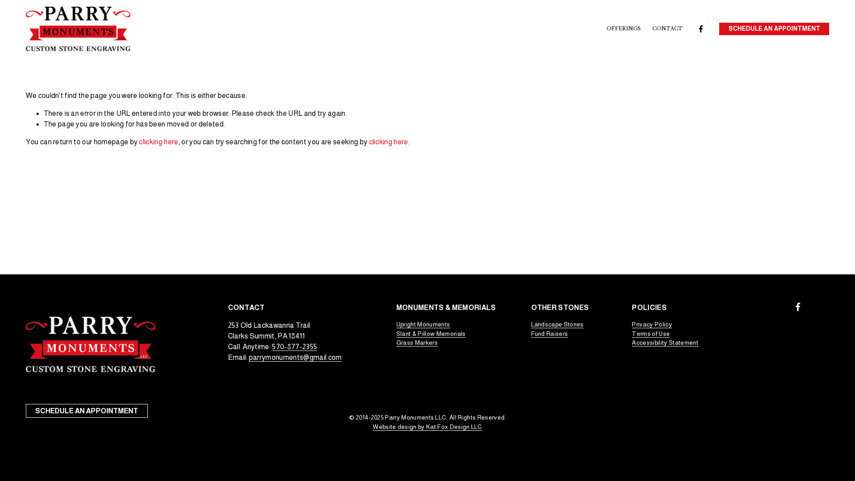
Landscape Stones (557, 324)
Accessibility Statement (665, 342)
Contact (667, 28)
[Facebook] (700, 28)
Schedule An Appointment (774, 28)
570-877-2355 (294, 347)
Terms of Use (651, 333)
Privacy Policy (652, 324)
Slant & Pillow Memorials (431, 333)
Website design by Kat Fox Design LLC (427, 427)
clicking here (158, 142)
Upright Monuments (423, 324)
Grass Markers (417, 342)
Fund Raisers (549, 333)
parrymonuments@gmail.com (295, 357)
